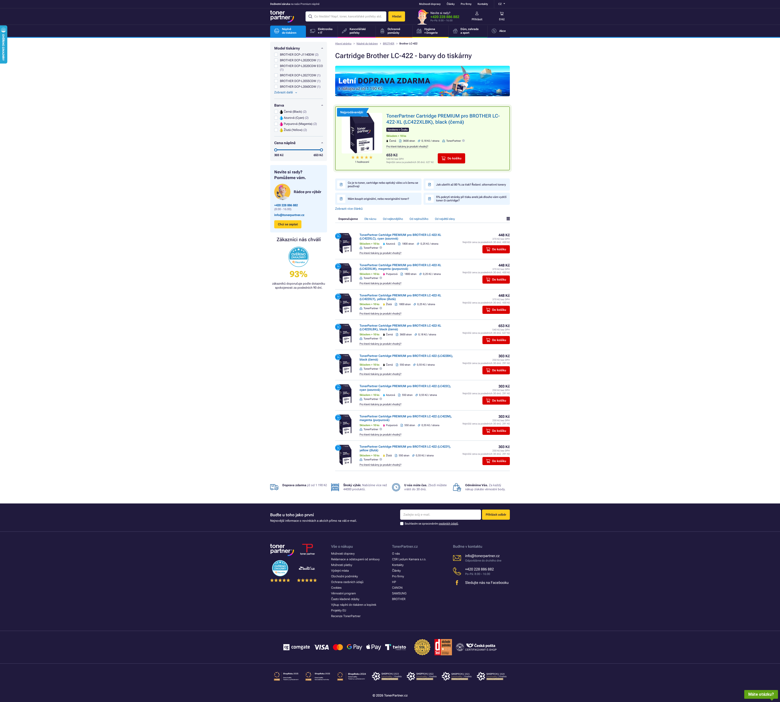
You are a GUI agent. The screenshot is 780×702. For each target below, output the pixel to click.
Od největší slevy (445, 218)
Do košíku (454, 158)
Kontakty (483, 3)
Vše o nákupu (342, 546)
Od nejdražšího (419, 218)
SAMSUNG (399, 593)
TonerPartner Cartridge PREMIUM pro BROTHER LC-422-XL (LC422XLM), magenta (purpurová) (400, 267)
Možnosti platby (341, 565)
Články (451, 3)
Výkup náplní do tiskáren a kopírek (353, 605)
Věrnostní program (343, 593)
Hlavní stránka (343, 43)
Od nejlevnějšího (393, 218)
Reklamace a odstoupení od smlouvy (355, 559)
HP (394, 582)
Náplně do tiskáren (367, 43)
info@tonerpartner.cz (289, 215)
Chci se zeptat (288, 224)
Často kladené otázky (345, 599)
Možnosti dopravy (430, 3)
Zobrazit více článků (349, 209)
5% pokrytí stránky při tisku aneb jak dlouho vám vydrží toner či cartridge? (471, 198)
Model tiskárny (287, 48)
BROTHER (388, 43)
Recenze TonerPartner (346, 616)
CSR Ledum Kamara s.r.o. (409, 559)
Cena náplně (285, 143)
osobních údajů (448, 523)
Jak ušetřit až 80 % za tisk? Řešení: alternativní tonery (471, 184)
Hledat (396, 16)
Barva (279, 105)
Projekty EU (338, 610)
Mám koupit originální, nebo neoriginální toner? (378, 198)
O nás (396, 553)
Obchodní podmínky (344, 576)
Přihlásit (477, 19)
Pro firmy (466, 3)
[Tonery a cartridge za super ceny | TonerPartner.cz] (282, 16)
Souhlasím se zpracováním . (432, 523)
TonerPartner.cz (405, 546)
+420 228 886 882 (444, 17)
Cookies (336, 588)
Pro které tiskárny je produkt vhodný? (407, 146)
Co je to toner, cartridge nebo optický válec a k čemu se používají (383, 184)
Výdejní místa (340, 570)
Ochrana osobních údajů (347, 582)
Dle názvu (370, 218)
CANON (397, 588)
